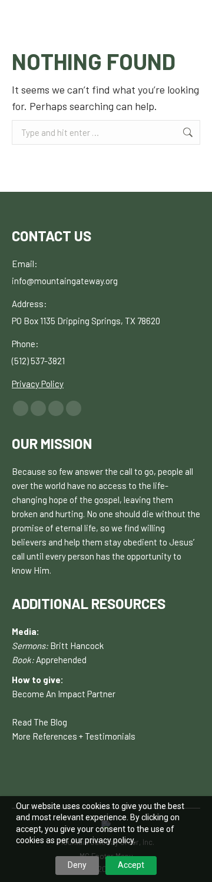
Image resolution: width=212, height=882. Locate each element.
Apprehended (61, 659)
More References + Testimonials (73, 736)
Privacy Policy (38, 383)
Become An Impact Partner (63, 693)
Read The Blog (39, 722)
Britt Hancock (77, 645)
